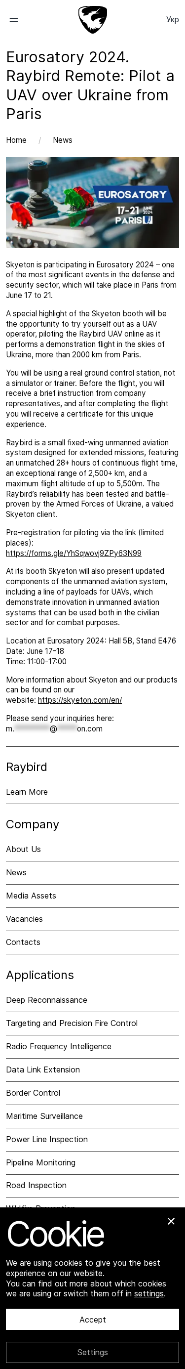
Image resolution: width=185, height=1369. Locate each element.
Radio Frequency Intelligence (58, 1046)
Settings (92, 1352)
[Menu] (21, 20)
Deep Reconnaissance (46, 1000)
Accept (92, 1320)
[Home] (93, 20)
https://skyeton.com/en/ (80, 700)
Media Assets (31, 895)
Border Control (33, 1093)
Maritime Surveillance (44, 1116)
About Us (23, 849)
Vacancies (24, 919)
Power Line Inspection (47, 1139)
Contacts (23, 942)
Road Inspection (36, 1185)
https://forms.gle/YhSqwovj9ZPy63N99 (74, 553)
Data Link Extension (43, 1069)
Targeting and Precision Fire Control (72, 1023)
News (63, 140)
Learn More (27, 792)
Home (16, 140)
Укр (172, 19)
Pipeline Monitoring (40, 1162)
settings (149, 1293)
